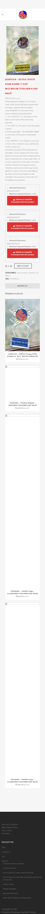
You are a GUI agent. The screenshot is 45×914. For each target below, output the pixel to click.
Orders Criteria (8, 884)
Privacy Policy (7, 830)
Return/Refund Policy (10, 827)
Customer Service (9, 868)
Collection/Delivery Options (13, 864)
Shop (4, 847)
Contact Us (6, 852)
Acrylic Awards (22, 273)
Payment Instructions (10, 893)
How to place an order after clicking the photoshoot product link (22, 878)
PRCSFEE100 (14, 279)
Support (5, 861)
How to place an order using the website (18, 873)
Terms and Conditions (10, 824)
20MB (22, 194)
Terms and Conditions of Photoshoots (17, 898)
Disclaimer (6, 833)
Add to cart (23, 266)
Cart (3, 856)
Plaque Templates (9, 889)
